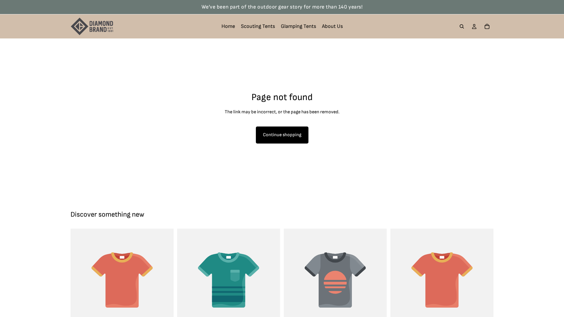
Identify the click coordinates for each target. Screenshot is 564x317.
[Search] (461, 26)
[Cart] (487, 26)
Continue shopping (282, 135)
